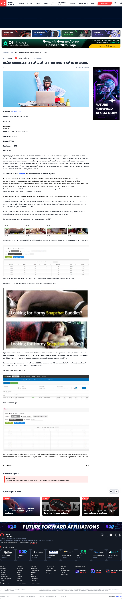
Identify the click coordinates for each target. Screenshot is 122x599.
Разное (2, 581)
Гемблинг (20, 569)
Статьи (29, 3)
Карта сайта (64, 596)
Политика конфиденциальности (47, 596)
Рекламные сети (61, 3)
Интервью (3, 569)
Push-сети (49, 569)
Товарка (19, 581)
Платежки (34, 569)
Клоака (33, 577)
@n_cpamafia (33, 543)
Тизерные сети (51, 571)
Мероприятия (83, 3)
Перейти (83, 572)
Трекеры (34, 581)
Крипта (19, 579)
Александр (8, 58)
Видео (46, 3)
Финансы (19, 573)
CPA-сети (52, 3)
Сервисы (72, 3)
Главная (21, 3)
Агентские (34, 579)
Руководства (4, 577)
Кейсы (38, 3)
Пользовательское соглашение (26, 596)
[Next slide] (116, 491)
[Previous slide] (111, 491)
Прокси (33, 573)
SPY (32, 575)
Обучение (3, 575)
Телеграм (21, 174)
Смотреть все (4, 583)
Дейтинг (19, 577)
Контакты (64, 575)
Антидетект (35, 571)
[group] (21, 506)
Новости (2, 573)
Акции (93, 3)
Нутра (19, 575)
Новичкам (3, 571)
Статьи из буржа (5, 579)
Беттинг (19, 571)
